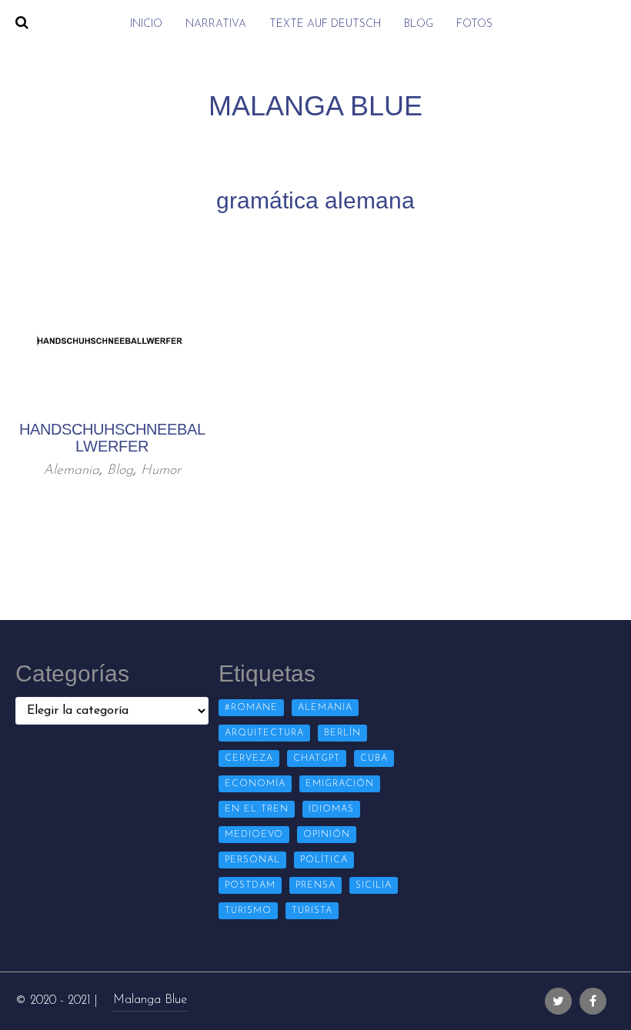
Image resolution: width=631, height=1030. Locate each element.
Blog (418, 24)
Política (324, 860)
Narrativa (215, 24)
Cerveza (249, 758)
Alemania (71, 471)
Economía (255, 783)
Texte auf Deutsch (325, 24)
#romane (251, 707)
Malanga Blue (150, 1000)
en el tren (257, 809)
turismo (248, 910)
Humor (161, 471)
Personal (252, 860)
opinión (326, 834)
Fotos (474, 24)
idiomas (331, 809)
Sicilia (374, 885)
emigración (339, 783)
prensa (315, 885)
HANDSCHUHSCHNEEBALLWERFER (112, 438)
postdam (250, 885)
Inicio (146, 24)
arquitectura (264, 733)
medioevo (254, 834)
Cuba (374, 758)
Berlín (342, 733)
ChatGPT (316, 758)
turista (312, 910)
